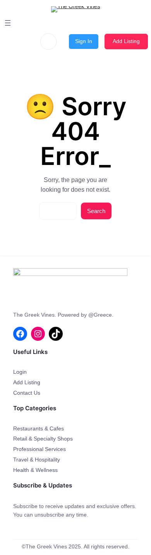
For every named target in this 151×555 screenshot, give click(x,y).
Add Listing (126, 41)
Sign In (83, 41)
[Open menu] (7, 23)
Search (96, 211)
